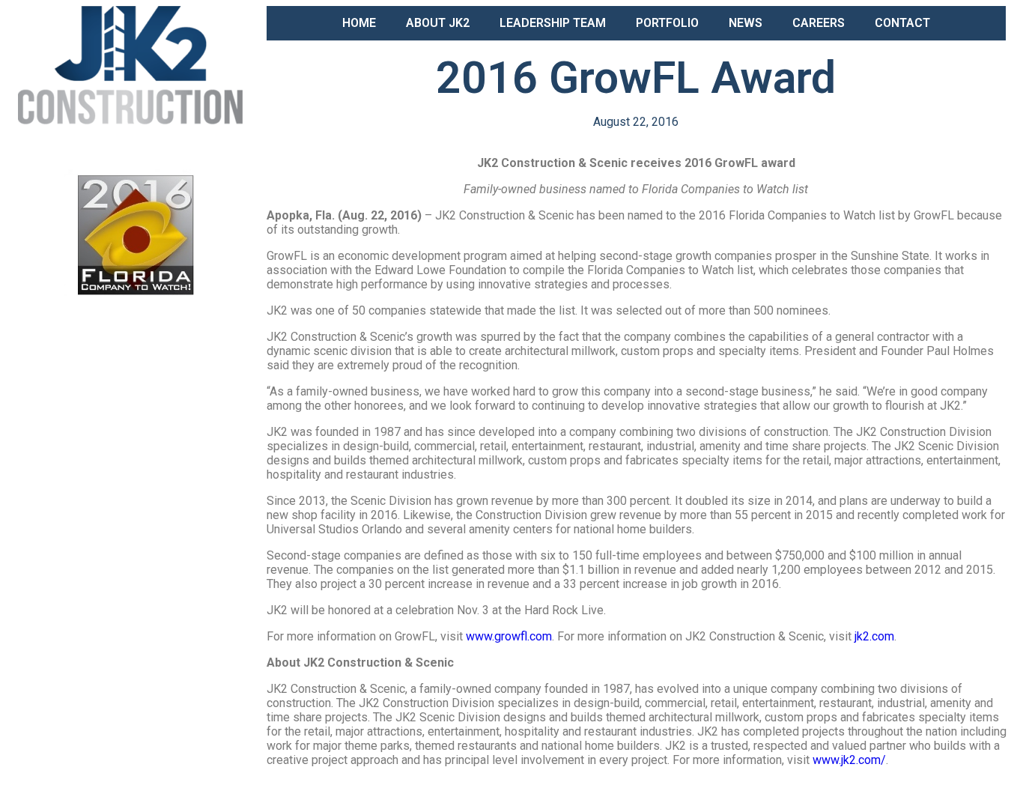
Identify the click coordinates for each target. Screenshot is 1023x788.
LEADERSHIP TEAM (553, 23)
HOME (359, 23)
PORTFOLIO (667, 23)
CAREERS (818, 23)
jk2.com (874, 636)
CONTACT (902, 23)
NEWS (745, 23)
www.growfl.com (509, 636)
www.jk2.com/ (849, 760)
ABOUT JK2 (438, 23)
